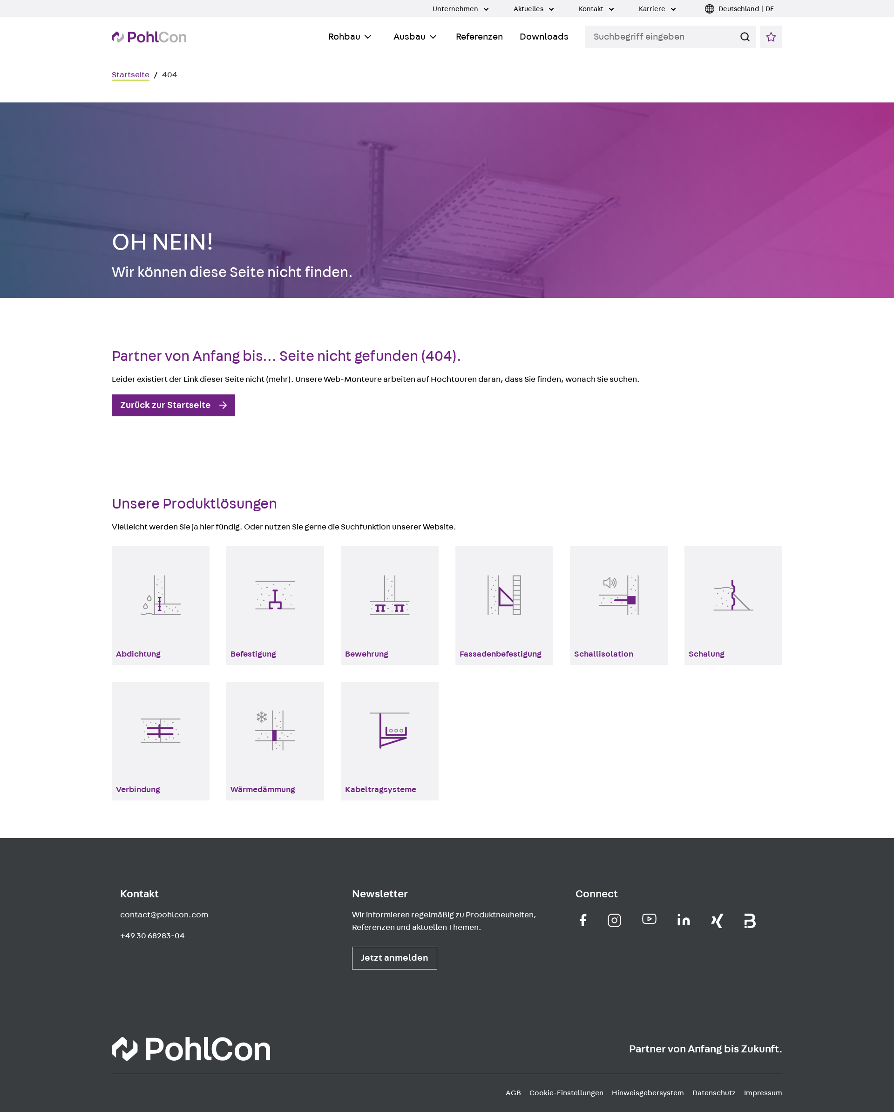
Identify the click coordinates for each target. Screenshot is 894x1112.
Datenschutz (714, 1093)
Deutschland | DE (746, 9)
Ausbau (409, 36)
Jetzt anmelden (394, 958)
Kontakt (592, 9)
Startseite (130, 75)
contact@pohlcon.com (164, 915)
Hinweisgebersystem (648, 1093)
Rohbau (344, 36)
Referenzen (479, 36)
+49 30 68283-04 (152, 936)
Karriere (653, 9)
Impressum (763, 1093)
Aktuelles (529, 9)
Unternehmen (456, 9)
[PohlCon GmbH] (583, 919)
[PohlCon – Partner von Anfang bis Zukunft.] (149, 37)
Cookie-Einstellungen (566, 1093)
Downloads (544, 36)
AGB (513, 1093)
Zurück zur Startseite (165, 405)
